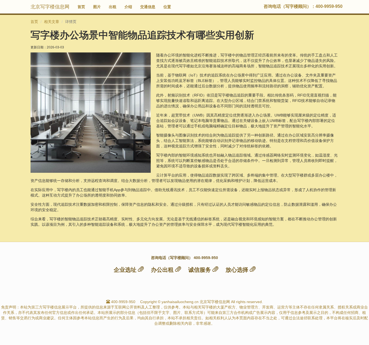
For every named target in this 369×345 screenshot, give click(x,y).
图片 (97, 7)
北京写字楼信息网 (50, 6)
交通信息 (147, 7)
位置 (167, 7)
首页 (81, 7)
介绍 (128, 7)
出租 (112, 7)
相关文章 (51, 21)
